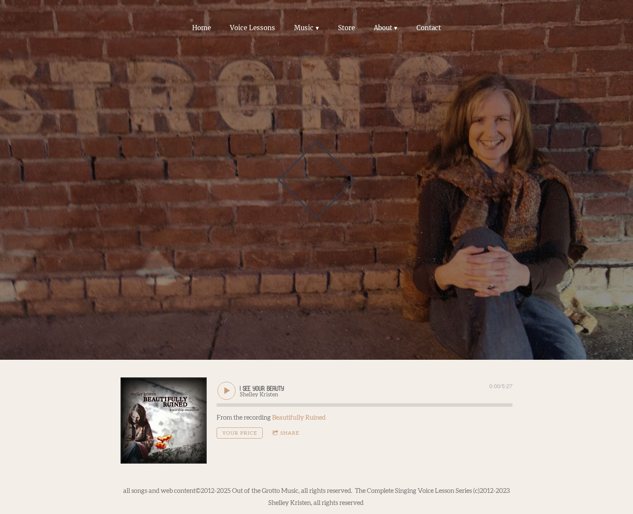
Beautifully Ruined (299, 417)
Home (201, 28)
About (383, 28)
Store (346, 28)
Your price (239, 433)
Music (303, 28)
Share (289, 433)
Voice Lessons (252, 28)
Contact (428, 28)
